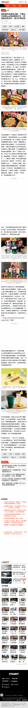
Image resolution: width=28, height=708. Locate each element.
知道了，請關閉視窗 (22, 700)
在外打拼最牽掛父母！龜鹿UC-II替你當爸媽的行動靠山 (22, 594)
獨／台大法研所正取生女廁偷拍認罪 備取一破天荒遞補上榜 (5, 661)
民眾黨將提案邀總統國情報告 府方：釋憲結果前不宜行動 (15, 515)
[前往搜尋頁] (25, 2)
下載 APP (21, 2)
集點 (23, 26)
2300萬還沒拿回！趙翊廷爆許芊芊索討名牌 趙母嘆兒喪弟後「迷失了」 (14, 661)
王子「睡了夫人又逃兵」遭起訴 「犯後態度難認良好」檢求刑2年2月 (13, 632)
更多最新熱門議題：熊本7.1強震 (13, 518)
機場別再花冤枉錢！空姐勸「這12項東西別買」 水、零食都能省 (14, 466)
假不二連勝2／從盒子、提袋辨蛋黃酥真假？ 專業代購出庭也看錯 (22, 661)
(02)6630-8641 (18, 532)
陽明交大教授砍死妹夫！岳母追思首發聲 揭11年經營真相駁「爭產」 (5, 604)
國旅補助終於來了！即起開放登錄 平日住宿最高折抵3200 (14, 470)
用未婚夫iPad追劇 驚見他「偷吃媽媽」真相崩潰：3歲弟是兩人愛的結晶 (15, 521)
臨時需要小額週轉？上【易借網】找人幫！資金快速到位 (5, 651)
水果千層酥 (22, 30)
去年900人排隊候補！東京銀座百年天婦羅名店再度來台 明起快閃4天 (13, 479)
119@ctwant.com (16, 533)
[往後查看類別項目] (24, 5)
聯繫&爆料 (15, 678)
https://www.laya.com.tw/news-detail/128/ (13, 319)
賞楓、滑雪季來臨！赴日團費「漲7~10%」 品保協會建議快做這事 (14, 484)
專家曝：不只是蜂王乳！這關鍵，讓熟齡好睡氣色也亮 (14, 525)
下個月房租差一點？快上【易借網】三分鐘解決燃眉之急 (13, 604)
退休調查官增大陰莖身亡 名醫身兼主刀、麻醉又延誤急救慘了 (13, 594)
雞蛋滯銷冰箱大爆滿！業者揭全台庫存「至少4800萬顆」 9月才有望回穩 (15, 511)
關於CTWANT (6, 678)
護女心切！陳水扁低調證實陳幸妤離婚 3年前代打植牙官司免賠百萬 (13, 613)
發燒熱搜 (14, 681)
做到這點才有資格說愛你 (5, 613)
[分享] (1, 695)
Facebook (6, 684)
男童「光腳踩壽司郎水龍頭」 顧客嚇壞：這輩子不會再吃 (22, 623)
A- (7, 53)
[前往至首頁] (5, 2)
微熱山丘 (13, 30)
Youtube (15, 684)
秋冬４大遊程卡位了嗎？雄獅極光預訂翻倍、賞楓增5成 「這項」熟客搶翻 (13, 475)
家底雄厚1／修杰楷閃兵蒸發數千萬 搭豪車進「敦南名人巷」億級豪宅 (22, 651)
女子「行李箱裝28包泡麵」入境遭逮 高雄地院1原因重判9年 (5, 623)
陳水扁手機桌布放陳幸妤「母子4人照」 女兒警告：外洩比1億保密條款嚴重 (13, 651)
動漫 (10, 26)
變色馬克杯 (5, 30)
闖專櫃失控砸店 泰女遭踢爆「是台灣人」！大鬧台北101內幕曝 (15, 507)
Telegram (6, 687)
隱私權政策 (6, 704)
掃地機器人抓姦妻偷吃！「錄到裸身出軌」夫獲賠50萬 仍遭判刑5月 (22, 604)
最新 (8, 5)
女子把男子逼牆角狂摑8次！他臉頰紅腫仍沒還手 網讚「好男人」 (5, 594)
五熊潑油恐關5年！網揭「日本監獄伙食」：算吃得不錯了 (5, 642)
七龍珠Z (4, 26)
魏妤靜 (6, 21)
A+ (3, 53)
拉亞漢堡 (16, 26)
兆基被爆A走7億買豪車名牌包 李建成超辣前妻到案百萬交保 (22, 642)
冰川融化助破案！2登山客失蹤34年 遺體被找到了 (5, 632)
